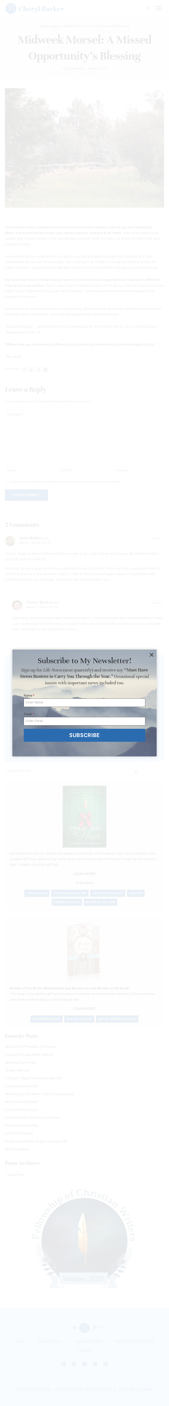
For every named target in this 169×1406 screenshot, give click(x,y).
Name (29, 696)
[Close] (151, 655)
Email (29, 714)
